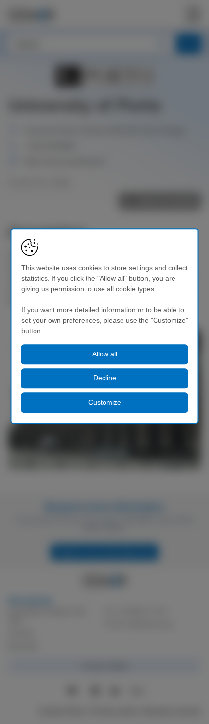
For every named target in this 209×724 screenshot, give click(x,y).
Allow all (104, 354)
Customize (104, 402)
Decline (104, 378)
